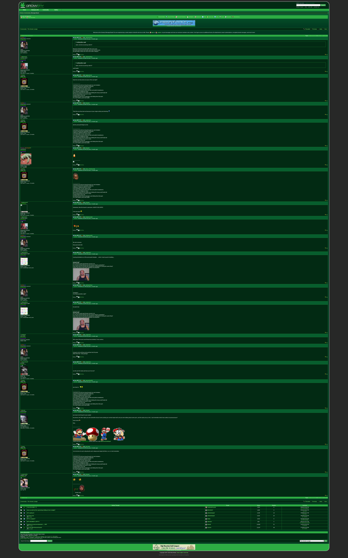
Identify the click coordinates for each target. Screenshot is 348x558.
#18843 (75, 76)
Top (327, 54)
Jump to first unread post (27, 35)
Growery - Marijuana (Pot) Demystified (33, 5)
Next (325, 29)
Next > (320, 35)
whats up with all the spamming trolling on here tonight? (41, 510)
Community (46, 10)
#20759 (75, 346)
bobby (208, 518)
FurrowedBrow (29, 536)
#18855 (75, 149)
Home (24, 10)
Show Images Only (25, 538)
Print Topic (39, 538)
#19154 (75, 336)
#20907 (75, 448)
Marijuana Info (35, 10)
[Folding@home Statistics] (24, 49)
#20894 (75, 411)
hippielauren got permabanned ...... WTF (37, 524)
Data (46, 536)
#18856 (75, 170)
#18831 (75, 39)
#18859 (75, 218)
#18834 (75, 58)
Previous (314, 29)
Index (320, 29)
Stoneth (49, 536)
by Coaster (304, 528)
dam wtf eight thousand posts (34, 527)
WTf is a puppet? (31, 518)
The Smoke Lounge (33, 29)
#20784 (75, 363)
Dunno (87, 103)
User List (211, 16)
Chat (217, 16)
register (160, 32)
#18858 (75, 203)
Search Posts (171, 16)
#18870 (75, 286)
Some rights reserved (182, 552)
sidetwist (209, 521)
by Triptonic (304, 516)
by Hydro (305, 513)
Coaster (209, 527)
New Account (31, 17)
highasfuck (88, 75)
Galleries (198, 16)
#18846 (75, 104)
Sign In (24, 17)
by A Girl (305, 511)
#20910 (75, 475)
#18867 (75, 254)
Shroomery (237, 16)
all (30, 517)
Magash (42, 536)
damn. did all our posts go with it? (84, 44)
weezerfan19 (89, 380)
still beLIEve (89, 37)
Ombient (88, 345)
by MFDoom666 (304, 519)
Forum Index (162, 16)
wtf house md (30, 515)
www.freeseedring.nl (105, 441)
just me (87, 446)
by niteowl (305, 525)
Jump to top (24, 497)
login (152, 32)
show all (325, 35)
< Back (310, 35)
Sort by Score (33, 538)
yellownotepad (211, 513)
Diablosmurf (89, 217)
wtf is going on (30, 513)
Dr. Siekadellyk (54, 536)
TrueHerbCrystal (211, 507)
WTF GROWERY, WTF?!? (33, 521)
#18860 (75, 236)
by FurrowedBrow (305, 508)
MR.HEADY (210, 510)
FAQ (205, 16)
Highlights (191, 16)
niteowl (209, 524)
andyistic (88, 120)
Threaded (307, 29)
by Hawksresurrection (305, 522)
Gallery (56, 10)
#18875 (75, 303)
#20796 (75, 381)
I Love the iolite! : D (32, 507)
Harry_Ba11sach (90, 169)
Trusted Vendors (181, 16)
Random (229, 16)
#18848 (75, 121)
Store (222, 16)
